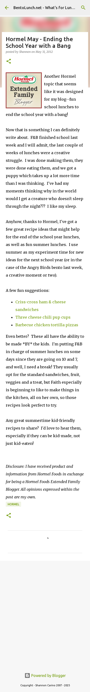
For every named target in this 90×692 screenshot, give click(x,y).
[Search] (83, 7)
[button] (9, 61)
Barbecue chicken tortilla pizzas (46, 324)
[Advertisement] (45, 613)
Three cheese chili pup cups (43, 317)
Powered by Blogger (48, 675)
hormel (13, 504)
